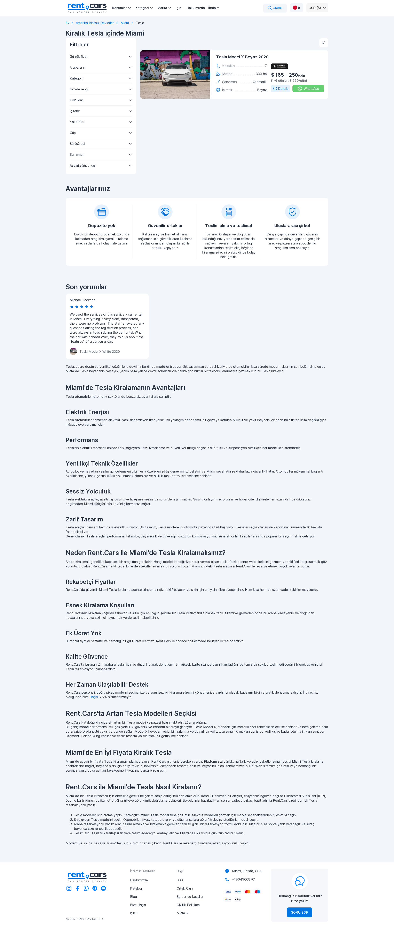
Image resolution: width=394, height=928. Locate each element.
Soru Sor (299, 912)
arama (277, 8)
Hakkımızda (196, 8)
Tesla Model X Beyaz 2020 (242, 56)
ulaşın (94, 697)
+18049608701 (244, 879)
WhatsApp (311, 88)
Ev (68, 23)
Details (283, 88)
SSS (180, 880)
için (178, 8)
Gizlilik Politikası (188, 905)
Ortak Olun (185, 888)
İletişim (213, 8)
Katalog (136, 888)
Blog (133, 897)
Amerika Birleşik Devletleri (95, 23)
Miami (125, 23)
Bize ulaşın (138, 905)
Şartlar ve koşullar (190, 897)
